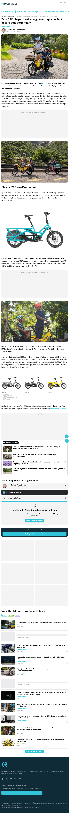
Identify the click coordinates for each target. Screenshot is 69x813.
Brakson (37, 807)
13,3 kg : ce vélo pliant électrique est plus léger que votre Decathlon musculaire (37, 670)
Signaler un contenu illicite (12, 805)
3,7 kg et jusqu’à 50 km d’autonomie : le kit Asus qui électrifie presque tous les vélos (41, 646)
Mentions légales (16, 803)
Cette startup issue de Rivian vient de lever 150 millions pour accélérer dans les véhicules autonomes (41, 717)
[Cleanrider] (9, 4)
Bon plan (11, 615)
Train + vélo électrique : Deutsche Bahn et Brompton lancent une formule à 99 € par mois (42, 705)
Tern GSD (44, 83)
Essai (17, 615)
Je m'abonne (22, 793)
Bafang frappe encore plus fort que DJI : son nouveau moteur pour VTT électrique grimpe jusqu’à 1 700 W (41, 693)
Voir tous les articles (33, 751)
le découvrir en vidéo (58, 409)
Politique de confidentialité (31, 803)
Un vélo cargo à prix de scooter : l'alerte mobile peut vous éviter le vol (41, 622)
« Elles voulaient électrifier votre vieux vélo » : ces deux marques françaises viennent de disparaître (39, 729)
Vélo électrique (11, 16)
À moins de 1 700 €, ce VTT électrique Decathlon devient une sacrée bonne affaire (40, 740)
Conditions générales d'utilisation (51, 803)
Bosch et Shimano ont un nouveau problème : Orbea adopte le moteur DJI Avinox (41, 658)
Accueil (3, 16)
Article (4, 615)
